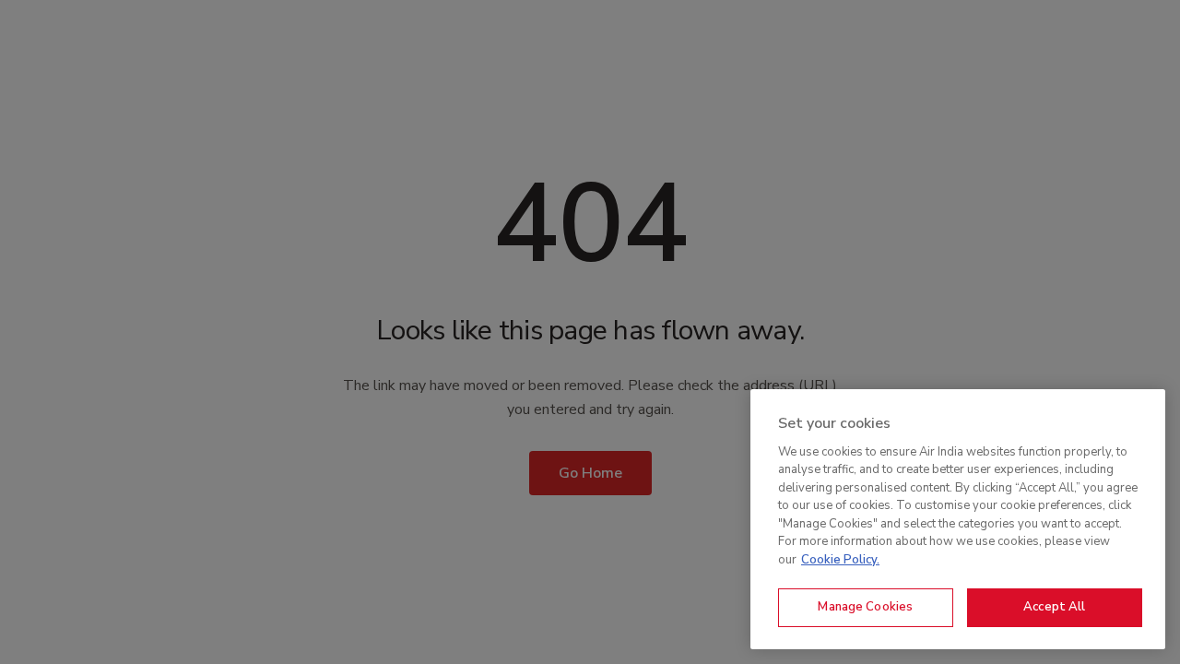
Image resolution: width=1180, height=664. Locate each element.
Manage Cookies (865, 606)
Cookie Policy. (840, 559)
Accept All (1054, 606)
